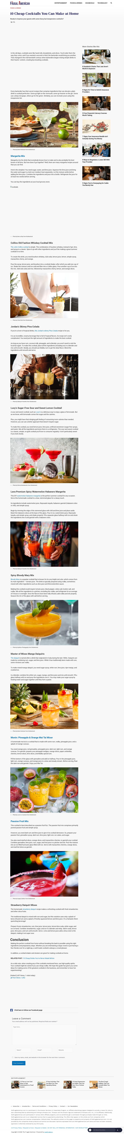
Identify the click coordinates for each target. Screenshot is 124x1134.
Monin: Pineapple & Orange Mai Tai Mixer (32, 737)
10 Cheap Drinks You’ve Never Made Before (38, 958)
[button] (111, 3)
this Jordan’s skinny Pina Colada (46, 331)
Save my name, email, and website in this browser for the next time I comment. (40, 1057)
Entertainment (61, 3)
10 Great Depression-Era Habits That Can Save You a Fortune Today (78, 1084)
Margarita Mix (18, 156)
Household (89, 3)
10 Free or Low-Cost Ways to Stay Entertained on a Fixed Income (26, 1084)
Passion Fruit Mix (20, 821)
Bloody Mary (15, 579)
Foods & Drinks (76, 3)
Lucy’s (38, 412)
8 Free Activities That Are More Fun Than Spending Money (52, 1083)
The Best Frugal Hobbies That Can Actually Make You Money (104, 1084)
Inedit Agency (48, 1132)
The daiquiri (15, 658)
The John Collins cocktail (20, 247)
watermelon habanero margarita (28, 496)
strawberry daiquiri (29, 909)
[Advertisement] (44, 38)
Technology (102, 3)
